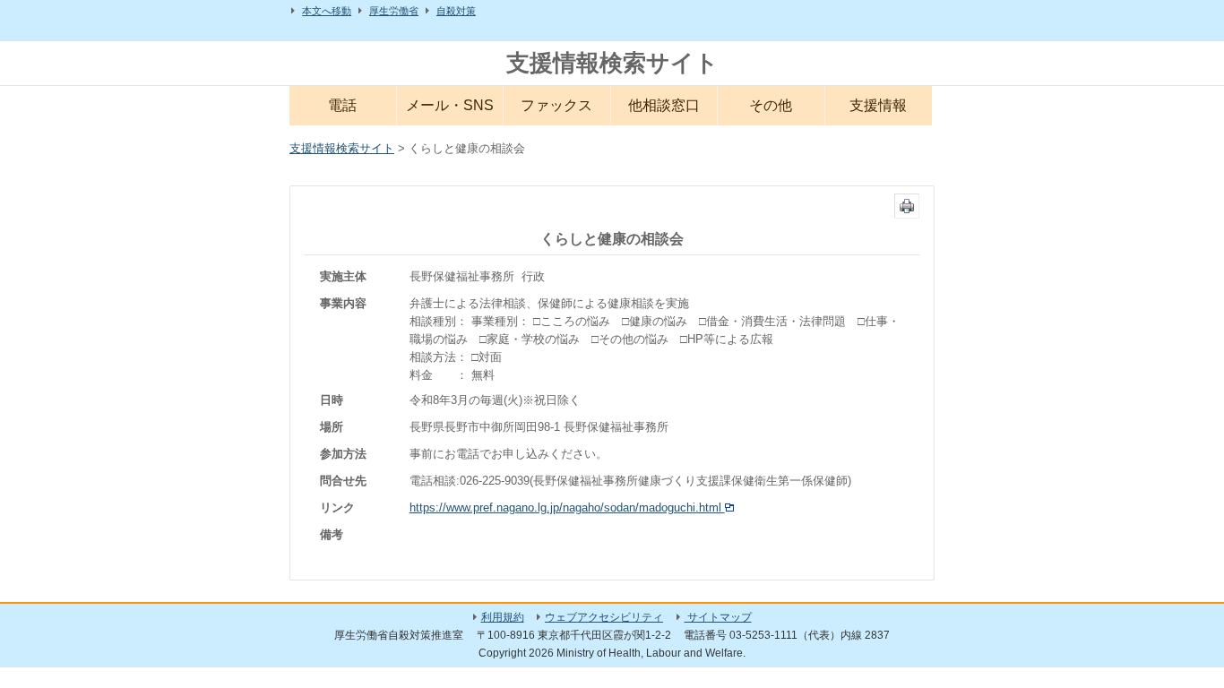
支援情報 (878, 105)
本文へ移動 (326, 10)
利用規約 (502, 617)
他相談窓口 (664, 105)
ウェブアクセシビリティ (604, 617)
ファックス (556, 105)
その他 (770, 105)
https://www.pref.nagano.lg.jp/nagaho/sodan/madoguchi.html (567, 507)
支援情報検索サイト (612, 62)
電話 (342, 105)
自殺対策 (456, 10)
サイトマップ (718, 617)
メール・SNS (450, 105)
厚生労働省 (393, 10)
